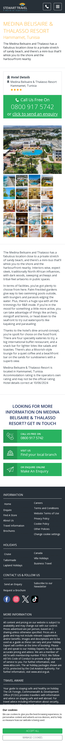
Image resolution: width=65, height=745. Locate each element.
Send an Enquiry (13, 584)
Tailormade (9, 560)
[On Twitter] (26, 602)
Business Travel (43, 563)
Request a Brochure (14, 590)
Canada (38, 553)
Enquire (7, 510)
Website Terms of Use (46, 513)
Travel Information (13, 525)
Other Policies (42, 529)
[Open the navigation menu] (58, 6)
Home (7, 504)
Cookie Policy (41, 523)
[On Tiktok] (34, 602)
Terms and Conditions (46, 508)
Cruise (7, 554)
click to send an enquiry (35, 114)
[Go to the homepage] (15, 9)
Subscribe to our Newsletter (43, 585)
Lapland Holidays (12, 565)
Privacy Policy (41, 518)
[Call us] (47, 6)
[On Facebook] (7, 602)
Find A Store (10, 515)
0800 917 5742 (32, 438)
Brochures (9, 530)
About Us (8, 520)
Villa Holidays (41, 558)
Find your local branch (39, 454)
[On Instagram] (16, 602)
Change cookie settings (47, 534)
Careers (38, 503)
